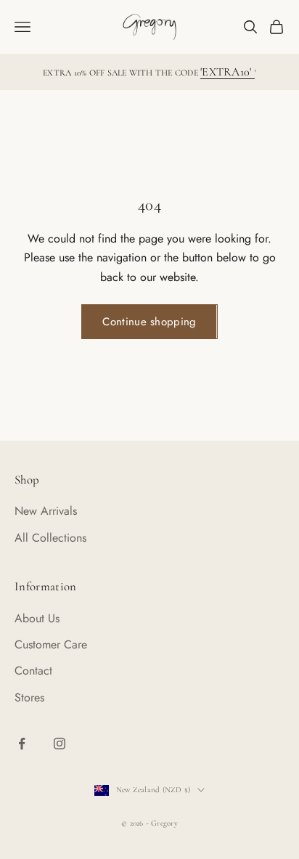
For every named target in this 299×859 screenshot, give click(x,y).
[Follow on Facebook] (22, 743)
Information (46, 586)
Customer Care (51, 644)
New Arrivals (46, 510)
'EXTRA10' (227, 72)
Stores (29, 697)
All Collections (50, 537)
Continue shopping (149, 322)
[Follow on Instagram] (59, 743)
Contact (33, 670)
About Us (37, 618)
